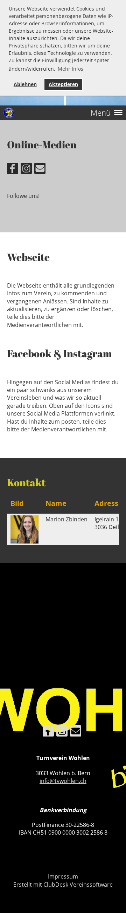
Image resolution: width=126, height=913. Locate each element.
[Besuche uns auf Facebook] (12, 169)
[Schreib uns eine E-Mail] (40, 169)
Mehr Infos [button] (70, 68)
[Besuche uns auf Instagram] (26, 169)
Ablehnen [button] (25, 84)
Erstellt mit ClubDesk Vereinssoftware (63, 884)
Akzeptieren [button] (63, 84)
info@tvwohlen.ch (63, 781)
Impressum (63, 876)
